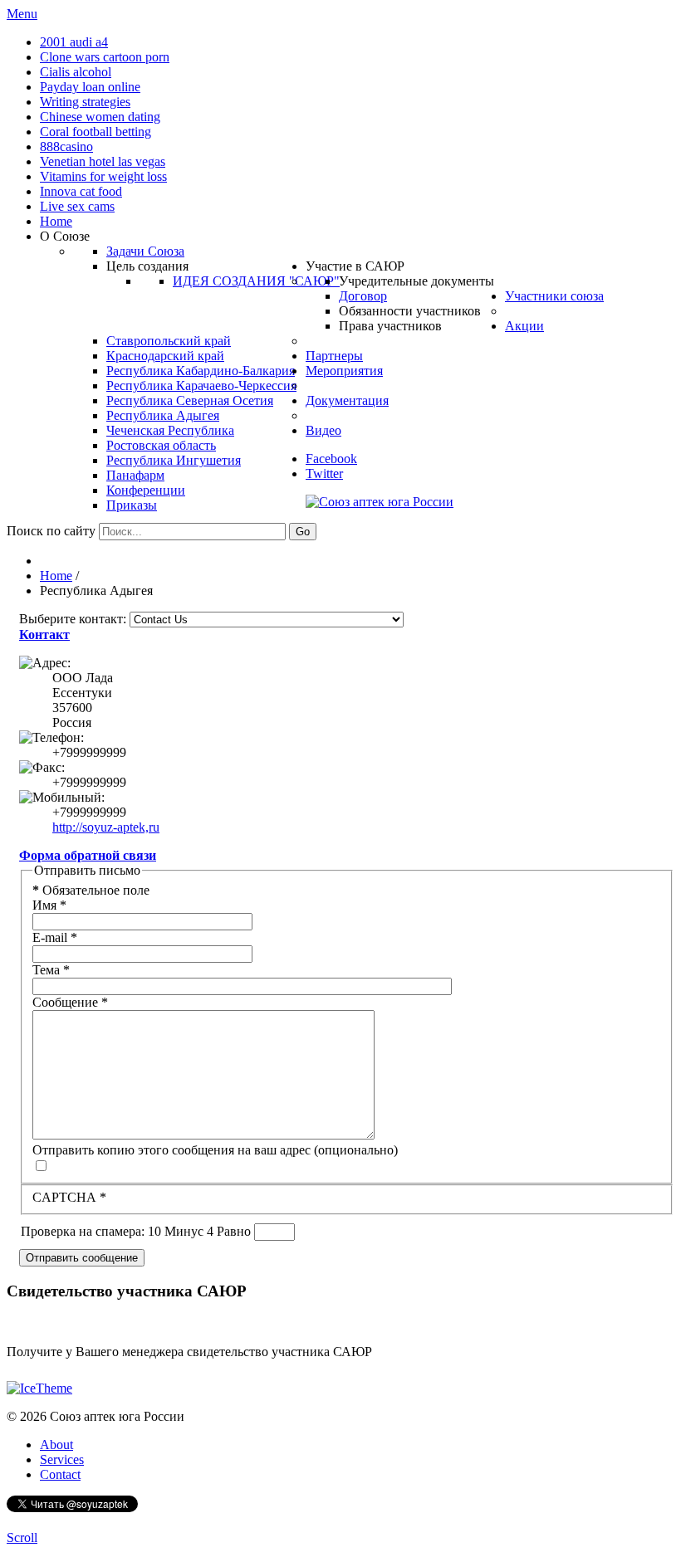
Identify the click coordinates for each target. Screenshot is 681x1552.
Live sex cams (77, 206)
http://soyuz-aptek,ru (105, 827)
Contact (60, 1474)
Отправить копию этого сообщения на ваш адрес (171, 1150)
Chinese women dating (100, 117)
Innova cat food (81, 191)
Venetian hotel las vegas (102, 161)
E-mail (54, 937)
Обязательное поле (90, 890)
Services (62, 1459)
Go (303, 531)
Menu (22, 14)
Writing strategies (85, 102)
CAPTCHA (69, 1197)
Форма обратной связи (87, 855)
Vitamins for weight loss (103, 176)
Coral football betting (95, 131)
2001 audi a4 (74, 42)
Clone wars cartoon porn (104, 57)
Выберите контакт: (72, 619)
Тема (51, 970)
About (56, 1444)
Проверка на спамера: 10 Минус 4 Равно (137, 1231)
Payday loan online (90, 87)
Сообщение (70, 1002)
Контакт (44, 634)
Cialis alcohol (75, 72)
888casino (66, 146)
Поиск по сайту (51, 531)
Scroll (22, 1537)
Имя (49, 905)
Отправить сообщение (82, 1258)
